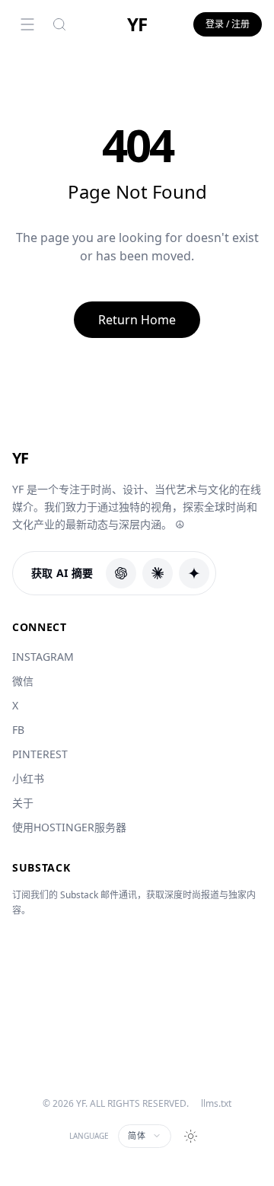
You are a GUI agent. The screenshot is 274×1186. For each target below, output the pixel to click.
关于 (22, 802)
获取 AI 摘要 (62, 573)
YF (137, 24)
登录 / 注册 (228, 24)
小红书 (28, 778)
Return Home (137, 319)
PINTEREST (40, 754)
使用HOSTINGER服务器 (69, 827)
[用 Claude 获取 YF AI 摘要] (157, 573)
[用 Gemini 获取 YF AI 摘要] (194, 573)
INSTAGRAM (43, 656)
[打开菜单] (27, 24)
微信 (22, 681)
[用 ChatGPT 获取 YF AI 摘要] (121, 573)
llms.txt (216, 1104)
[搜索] (59, 24)
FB (18, 729)
